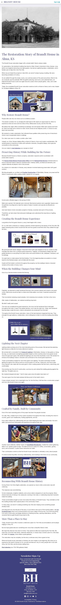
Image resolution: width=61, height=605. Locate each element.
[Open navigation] (2, 2)
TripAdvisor (30, 596)
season (12, 534)
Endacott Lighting (27, 352)
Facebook (25, 596)
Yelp (36, 596)
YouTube (33, 596)
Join (31, 570)
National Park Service (41, 160)
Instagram (28, 596)
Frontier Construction (29, 172)
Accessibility (27, 599)
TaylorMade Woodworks (33, 445)
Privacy (34, 599)
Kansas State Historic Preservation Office (16, 160)
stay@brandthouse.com (30, 593)
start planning (16, 148)
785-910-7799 (30, 591)
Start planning (6, 547)
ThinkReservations (40, 601)
